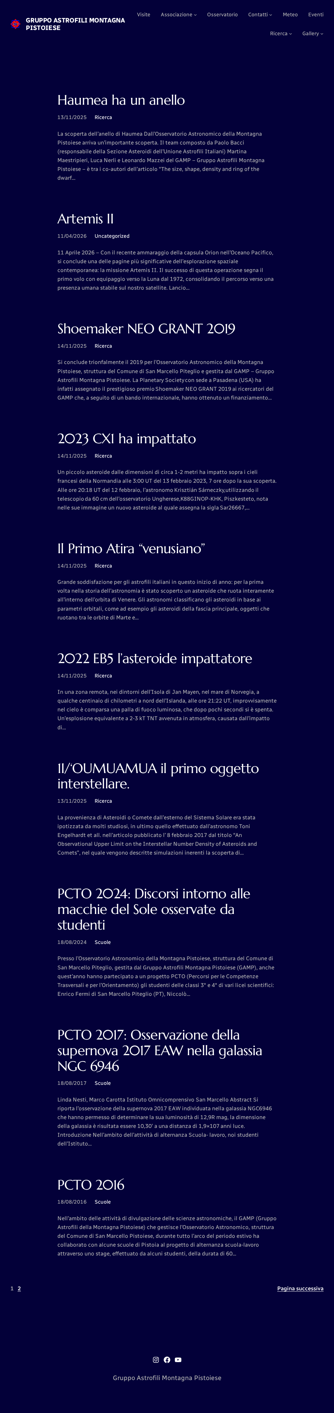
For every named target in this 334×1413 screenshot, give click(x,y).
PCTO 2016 (90, 1185)
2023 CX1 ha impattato (126, 439)
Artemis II (85, 219)
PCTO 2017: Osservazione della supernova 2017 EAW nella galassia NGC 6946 (160, 1050)
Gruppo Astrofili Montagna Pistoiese (75, 24)
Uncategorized (112, 236)
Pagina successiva (300, 1288)
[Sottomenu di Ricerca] (290, 33)
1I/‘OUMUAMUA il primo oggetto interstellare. (158, 776)
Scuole (103, 942)
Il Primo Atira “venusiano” (131, 548)
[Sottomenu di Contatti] (270, 14)
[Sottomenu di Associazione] (195, 14)
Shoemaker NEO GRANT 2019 (146, 329)
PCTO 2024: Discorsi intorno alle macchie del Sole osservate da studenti (153, 909)
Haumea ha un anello (121, 100)
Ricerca (103, 117)
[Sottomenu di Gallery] (322, 33)
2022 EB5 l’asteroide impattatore (154, 658)
